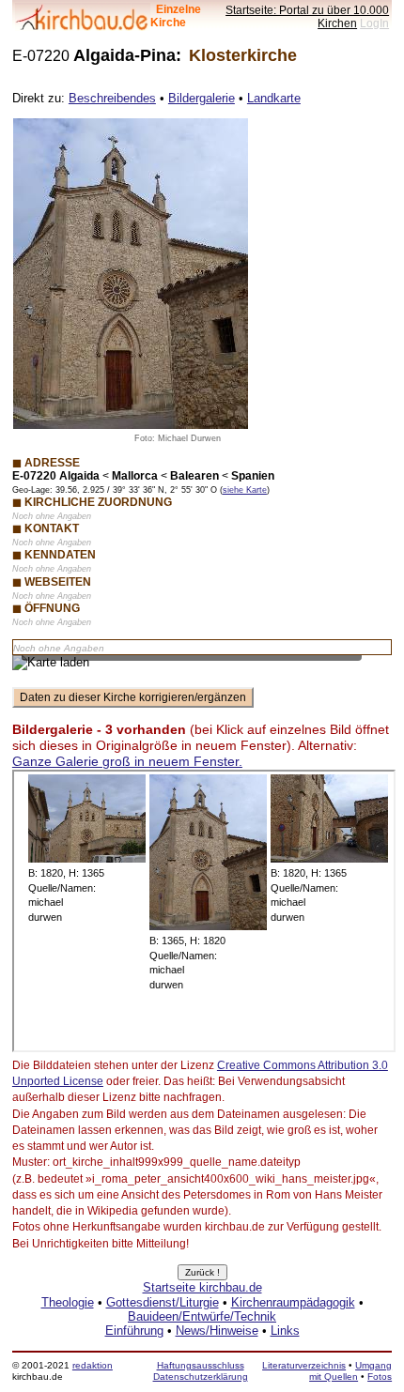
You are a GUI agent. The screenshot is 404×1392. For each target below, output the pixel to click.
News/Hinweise (217, 1330)
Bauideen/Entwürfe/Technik (202, 1316)
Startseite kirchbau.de (202, 1287)
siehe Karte (245, 490)
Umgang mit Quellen (350, 1371)
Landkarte (274, 98)
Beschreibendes (112, 98)
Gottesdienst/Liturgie (162, 1302)
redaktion (92, 1365)
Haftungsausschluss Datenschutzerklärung (200, 1371)
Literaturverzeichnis (304, 1365)
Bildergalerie (201, 98)
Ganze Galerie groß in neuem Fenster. (127, 761)
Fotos (379, 1376)
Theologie (67, 1302)
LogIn (374, 23)
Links (285, 1330)
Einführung (134, 1330)
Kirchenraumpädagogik (293, 1302)
